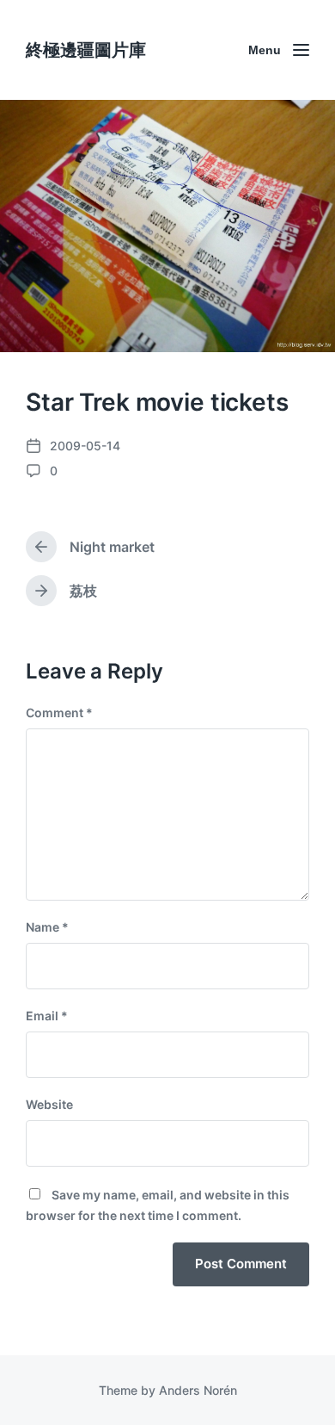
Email (47, 1015)
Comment (59, 712)
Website (49, 1104)
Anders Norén (198, 1390)
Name (47, 927)
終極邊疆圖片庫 (86, 50)
